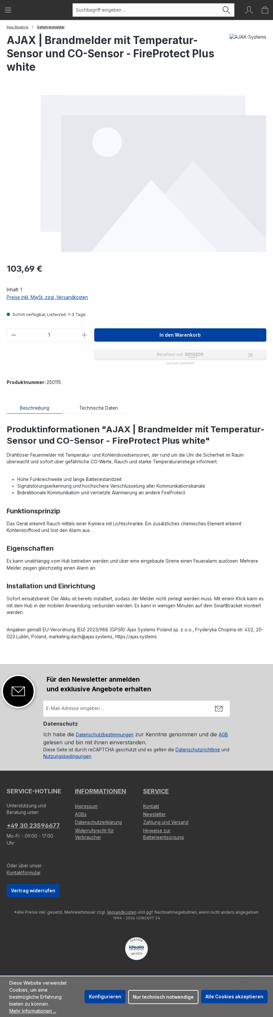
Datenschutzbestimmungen (105, 734)
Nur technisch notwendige (163, 997)
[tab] (35, 408)
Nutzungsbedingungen (67, 756)
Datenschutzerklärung (98, 822)
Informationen (100, 791)
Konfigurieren (105, 996)
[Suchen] (226, 10)
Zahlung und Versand (165, 822)
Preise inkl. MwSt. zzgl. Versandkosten (47, 297)
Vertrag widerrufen (33, 890)
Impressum (86, 806)
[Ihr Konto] (249, 10)
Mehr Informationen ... (32, 1011)
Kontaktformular (23, 872)
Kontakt (151, 806)
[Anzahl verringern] (14, 335)
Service (156, 791)
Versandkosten (121, 912)
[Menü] (8, 10)
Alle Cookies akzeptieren (234, 996)
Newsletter (154, 814)
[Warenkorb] (265, 10)
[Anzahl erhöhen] (85, 335)
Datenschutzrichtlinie (197, 749)
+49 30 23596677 (33, 825)
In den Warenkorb (180, 335)
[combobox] (146, 10)
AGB (223, 734)
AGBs (81, 814)
